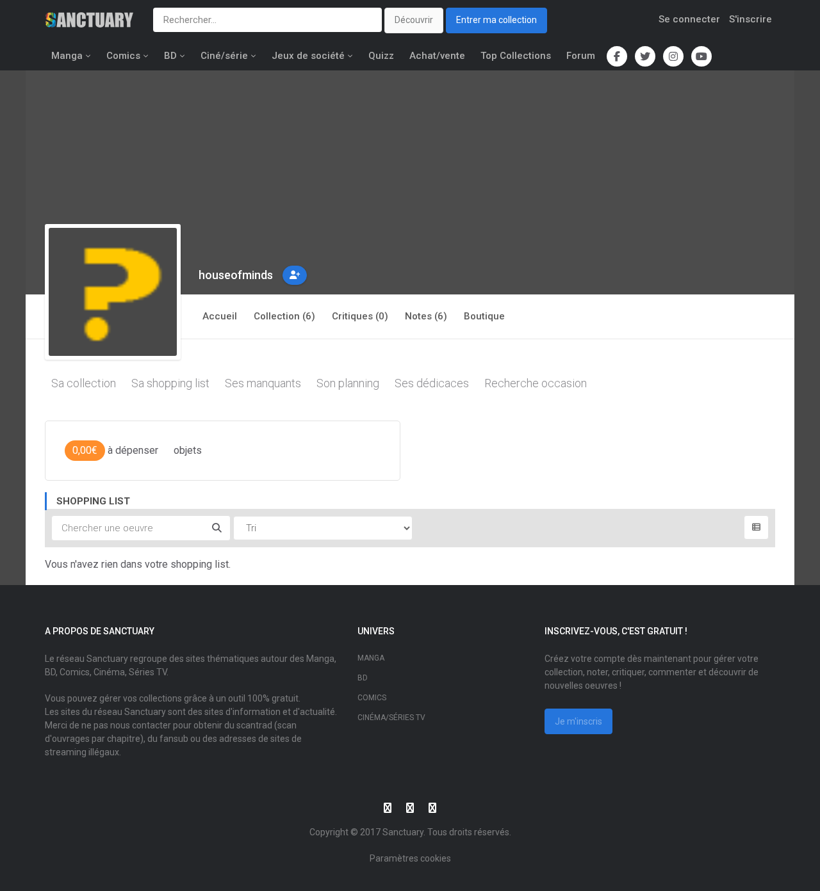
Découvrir (414, 20)
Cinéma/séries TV (391, 717)
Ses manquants (263, 383)
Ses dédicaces (432, 383)
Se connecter (689, 19)
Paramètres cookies (410, 858)
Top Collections (515, 55)
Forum (580, 55)
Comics (123, 55)
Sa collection (83, 383)
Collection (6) (284, 316)
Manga (67, 55)
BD (170, 55)
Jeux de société (308, 55)
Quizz (381, 55)
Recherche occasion (535, 383)
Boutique (484, 316)
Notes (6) (426, 316)
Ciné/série (224, 55)
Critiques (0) (360, 316)
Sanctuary (402, 832)
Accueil (219, 316)
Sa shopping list (170, 383)
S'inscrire (750, 19)
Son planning (347, 383)
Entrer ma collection (496, 20)
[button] (295, 275)
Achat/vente (437, 55)
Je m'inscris (578, 721)
